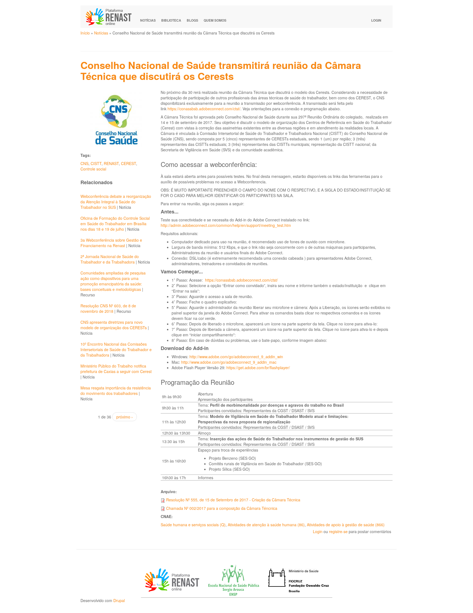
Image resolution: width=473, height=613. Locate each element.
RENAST (111, 163)
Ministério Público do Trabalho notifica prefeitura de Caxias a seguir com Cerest (116, 368)
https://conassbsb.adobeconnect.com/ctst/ (204, 108)
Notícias (148, 20)
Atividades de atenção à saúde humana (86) (266, 524)
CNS (84, 163)
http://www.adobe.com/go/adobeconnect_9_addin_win (236, 356)
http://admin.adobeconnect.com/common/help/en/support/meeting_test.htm (226, 225)
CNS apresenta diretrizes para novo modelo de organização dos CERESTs (113, 324)
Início (85, 33)
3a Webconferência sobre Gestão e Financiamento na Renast (111, 242)
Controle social (93, 169)
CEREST (128, 163)
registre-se (338, 531)
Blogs (192, 20)
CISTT (96, 163)
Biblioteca (171, 20)
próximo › (124, 417)
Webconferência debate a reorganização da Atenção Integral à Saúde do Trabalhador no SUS (115, 201)
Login (376, 20)
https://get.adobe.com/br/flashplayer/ (258, 367)
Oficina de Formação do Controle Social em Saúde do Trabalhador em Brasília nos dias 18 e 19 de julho (115, 223)
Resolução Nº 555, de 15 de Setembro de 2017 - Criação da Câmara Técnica (233, 499)
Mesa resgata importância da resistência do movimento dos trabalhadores (115, 390)
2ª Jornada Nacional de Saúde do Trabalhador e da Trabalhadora (109, 259)
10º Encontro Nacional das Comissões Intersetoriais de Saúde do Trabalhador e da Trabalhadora (116, 349)
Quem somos (215, 20)
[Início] (111, 16)
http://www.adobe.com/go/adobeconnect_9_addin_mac (228, 362)
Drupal (119, 600)
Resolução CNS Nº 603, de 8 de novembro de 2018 (108, 308)
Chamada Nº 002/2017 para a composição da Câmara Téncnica (221, 508)
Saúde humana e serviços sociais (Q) (193, 524)
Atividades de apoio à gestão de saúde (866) (346, 524)
